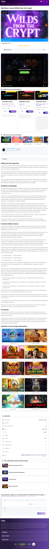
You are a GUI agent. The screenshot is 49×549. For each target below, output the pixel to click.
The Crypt (6, 144)
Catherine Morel (10, 148)
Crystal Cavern (12, 479)
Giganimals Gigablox (27, 144)
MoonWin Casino (41, 101)
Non (5, 111)
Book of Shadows (36, 409)
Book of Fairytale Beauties (13, 392)
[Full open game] (46, 85)
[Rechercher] (43, 1)
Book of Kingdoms (35, 359)
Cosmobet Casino (7, 101)
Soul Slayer (17, 144)
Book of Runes (13, 409)
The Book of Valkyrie (36, 392)
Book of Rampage (13, 359)
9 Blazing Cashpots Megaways (16, 472)
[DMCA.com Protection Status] (16, 544)
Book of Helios (13, 376)
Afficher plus (44, 456)
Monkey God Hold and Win (16, 465)
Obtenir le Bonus (12, 111)
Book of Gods (13, 343)
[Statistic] (43, 85)
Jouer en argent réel (24, 72)
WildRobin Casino (24, 101)
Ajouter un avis (41, 513)
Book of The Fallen (35, 343)
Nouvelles (27, 454)
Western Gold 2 (38, 144)
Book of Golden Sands (36, 376)
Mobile (22, 454)
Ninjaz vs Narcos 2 (13, 486)
